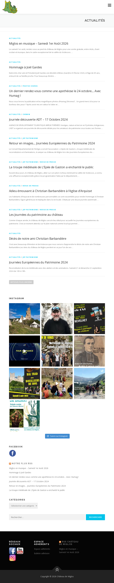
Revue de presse (48, 162)
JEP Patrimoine (30, 138)
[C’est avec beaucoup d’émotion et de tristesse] (56, 318)
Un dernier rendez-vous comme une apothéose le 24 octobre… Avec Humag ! (44, 477)
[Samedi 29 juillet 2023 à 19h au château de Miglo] (89, 383)
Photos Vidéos (30, 86)
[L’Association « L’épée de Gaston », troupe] (24, 318)
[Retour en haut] (57, 570)
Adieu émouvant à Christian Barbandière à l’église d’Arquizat (50, 191)
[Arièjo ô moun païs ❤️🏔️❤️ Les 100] (89, 351)
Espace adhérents (42, 549)
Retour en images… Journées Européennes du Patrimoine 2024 (52, 143)
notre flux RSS (22, 463)
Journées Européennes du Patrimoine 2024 (38, 262)
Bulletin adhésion (41, 553)
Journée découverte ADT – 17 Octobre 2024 (38, 119)
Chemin (26, 114)
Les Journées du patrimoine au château (36, 214)
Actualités (15, 38)
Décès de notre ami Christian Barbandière (37, 238)
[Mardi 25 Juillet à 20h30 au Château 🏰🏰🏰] (24, 415)
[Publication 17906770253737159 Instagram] (56, 383)
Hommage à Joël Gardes (25, 67)
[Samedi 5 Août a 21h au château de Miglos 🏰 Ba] (24, 383)
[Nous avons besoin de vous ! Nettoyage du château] (56, 351)
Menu (109, 5)
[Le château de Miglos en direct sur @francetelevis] (24, 351)
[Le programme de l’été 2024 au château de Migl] (89, 318)
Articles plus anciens (21, 282)
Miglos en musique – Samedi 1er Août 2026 (38, 43)
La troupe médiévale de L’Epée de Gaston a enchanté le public (51, 167)
